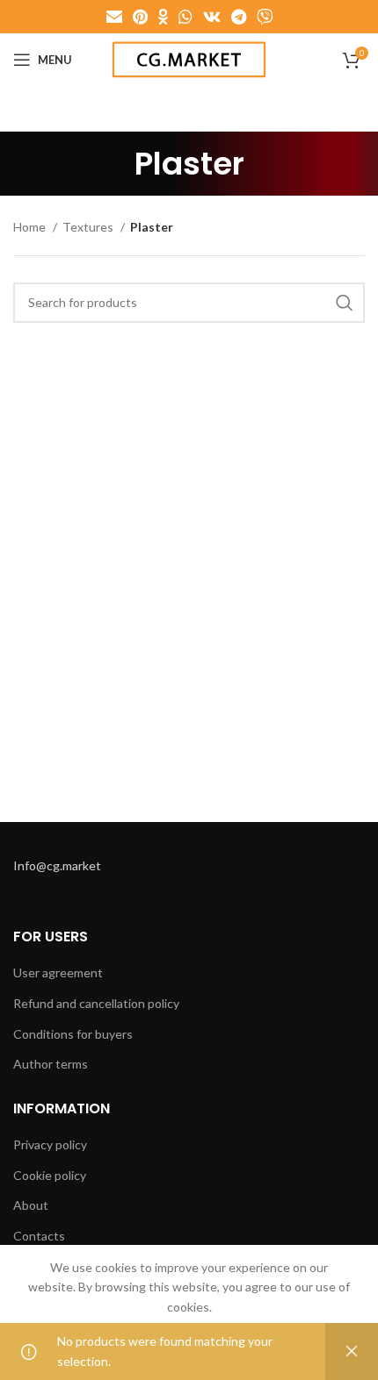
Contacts (39, 1235)
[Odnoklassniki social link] (163, 17)
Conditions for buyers (73, 1033)
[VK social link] (212, 17)
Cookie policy (49, 1175)
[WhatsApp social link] (185, 17)
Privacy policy (50, 1144)
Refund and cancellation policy (96, 1003)
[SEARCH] (344, 302)
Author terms (50, 1063)
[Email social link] (114, 17)
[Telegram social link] (238, 17)
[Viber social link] (264, 17)
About (30, 1205)
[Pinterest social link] (140, 17)
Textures (89, 226)
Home (30, 226)
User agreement (58, 972)
